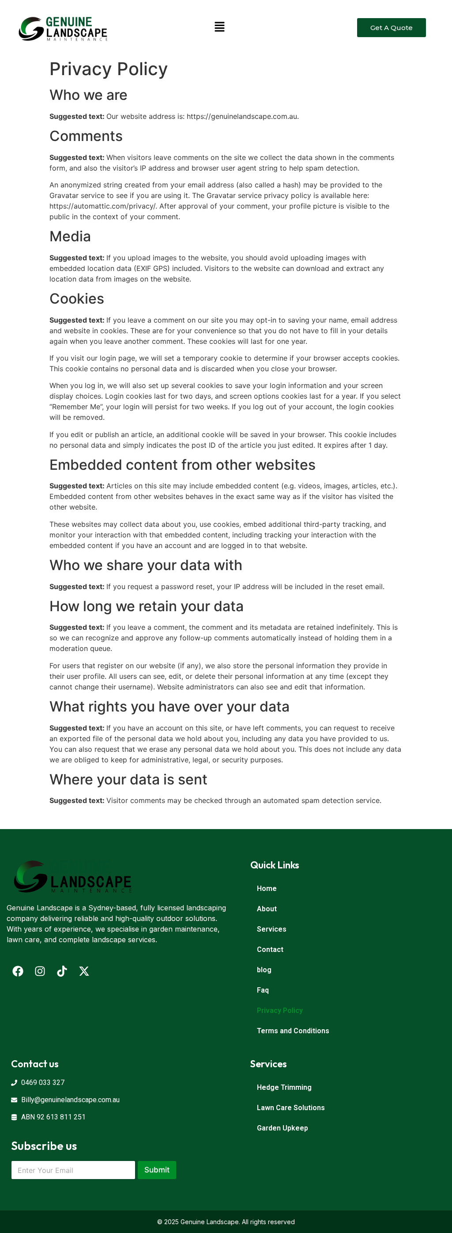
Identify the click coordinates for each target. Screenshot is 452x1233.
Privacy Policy (280, 1010)
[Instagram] (40, 971)
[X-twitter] (84, 971)
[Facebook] (18, 971)
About (267, 909)
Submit (157, 1169)
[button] (219, 27)
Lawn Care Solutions (291, 1108)
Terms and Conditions (293, 1031)
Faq (263, 990)
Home (267, 888)
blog (264, 970)
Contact (270, 949)
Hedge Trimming (284, 1087)
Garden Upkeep (282, 1128)
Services (271, 929)
